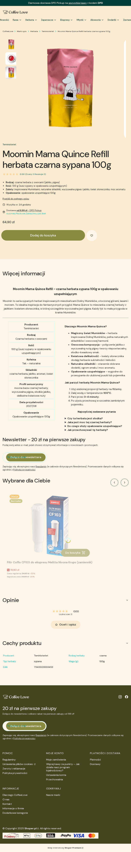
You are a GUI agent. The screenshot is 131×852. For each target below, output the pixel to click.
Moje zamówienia (56, 759)
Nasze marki (53, 795)
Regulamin (41, 466)
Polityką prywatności (24, 469)
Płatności (95, 759)
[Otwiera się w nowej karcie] (120, 697)
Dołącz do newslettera (25, 457)
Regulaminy (9, 759)
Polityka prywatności (15, 773)
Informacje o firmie (13, 808)
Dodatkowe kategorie (15, 813)
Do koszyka (72, 553)
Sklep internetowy (64, 848)
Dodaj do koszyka (43, 235)
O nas (6, 799)
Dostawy (95, 764)
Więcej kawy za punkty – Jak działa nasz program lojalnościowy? (63, 767)
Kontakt (7, 804)
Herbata (34, 31)
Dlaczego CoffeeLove (15, 795)
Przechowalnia (54, 779)
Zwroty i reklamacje (14, 768)
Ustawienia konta (56, 775)
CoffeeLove (8, 31)
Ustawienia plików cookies (18, 764)
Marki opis (22, 31)
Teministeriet (48, 31)
